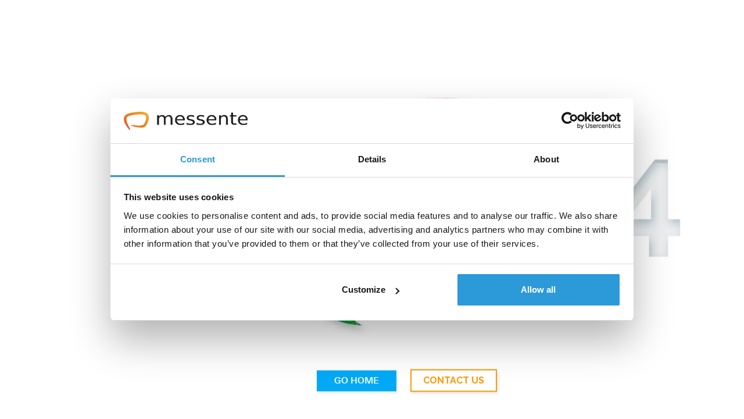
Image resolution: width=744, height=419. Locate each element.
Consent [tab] (197, 159)
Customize (363, 289)
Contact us (453, 380)
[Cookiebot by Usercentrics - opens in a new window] (570, 121)
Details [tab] (372, 159)
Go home (356, 381)
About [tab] (546, 159)
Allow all (538, 289)
